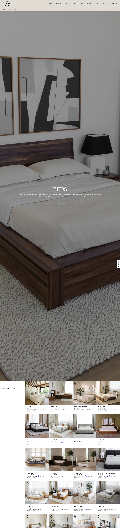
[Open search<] (113, 3)
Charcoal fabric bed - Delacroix (37, 431)
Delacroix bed (61, 497)
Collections (10, 9)
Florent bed (108, 497)
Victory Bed (61, 464)
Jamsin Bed (108, 397)
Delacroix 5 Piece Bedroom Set (108, 464)
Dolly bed (37, 397)
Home (4, 9)
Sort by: (3, 385)
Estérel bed (37, 497)
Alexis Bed (108, 431)
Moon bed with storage (84, 397)
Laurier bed (61, 397)
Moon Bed (84, 431)
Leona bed (61, 431)
